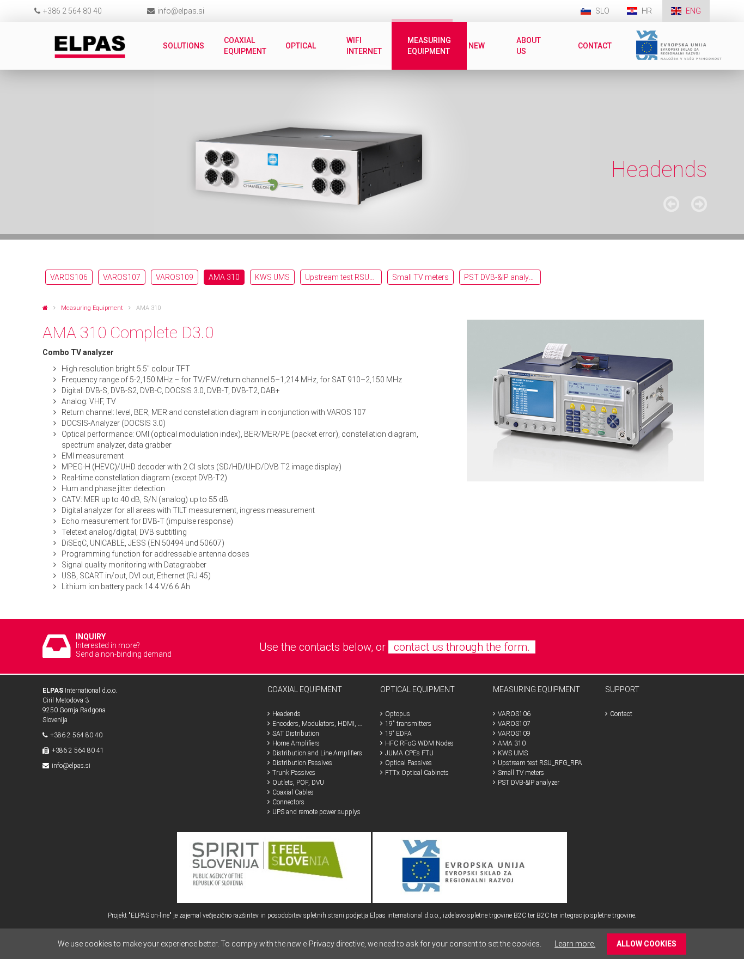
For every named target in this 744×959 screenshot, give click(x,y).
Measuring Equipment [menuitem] (429, 46)
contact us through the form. (462, 646)
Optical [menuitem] (300, 45)
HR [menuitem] (648, 11)
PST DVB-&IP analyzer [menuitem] (501, 277)
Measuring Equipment (92, 307)
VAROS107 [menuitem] (122, 277)
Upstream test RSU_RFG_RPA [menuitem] (343, 277)
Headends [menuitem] (286, 714)
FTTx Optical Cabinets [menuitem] (417, 773)
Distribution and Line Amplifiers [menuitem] (317, 753)
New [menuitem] (476, 45)
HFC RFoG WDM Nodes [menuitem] (419, 743)
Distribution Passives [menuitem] (302, 763)
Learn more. (574, 943)
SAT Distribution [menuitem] (295, 733)
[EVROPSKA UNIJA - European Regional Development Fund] (470, 867)
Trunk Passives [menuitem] (293, 773)
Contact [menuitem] (595, 45)
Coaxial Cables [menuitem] (293, 792)
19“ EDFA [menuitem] (398, 733)
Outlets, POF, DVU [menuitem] (298, 782)
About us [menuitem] (528, 46)
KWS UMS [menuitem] (272, 277)
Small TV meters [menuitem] (420, 277)
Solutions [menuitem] (183, 45)
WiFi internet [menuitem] (364, 46)
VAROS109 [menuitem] (174, 277)
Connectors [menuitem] (288, 802)
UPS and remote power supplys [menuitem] (316, 812)
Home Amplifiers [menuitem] (296, 743)
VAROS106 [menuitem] (69, 277)
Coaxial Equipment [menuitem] (245, 46)
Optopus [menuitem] (397, 714)
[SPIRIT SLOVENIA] (274, 867)
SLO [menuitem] (602, 11)
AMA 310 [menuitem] (224, 277)
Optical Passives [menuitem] (408, 763)
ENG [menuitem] (693, 11)
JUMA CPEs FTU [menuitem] (409, 753)
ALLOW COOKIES (646, 943)
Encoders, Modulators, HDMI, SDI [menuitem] (318, 724)
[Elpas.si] (45, 307)
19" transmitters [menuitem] (408, 724)
